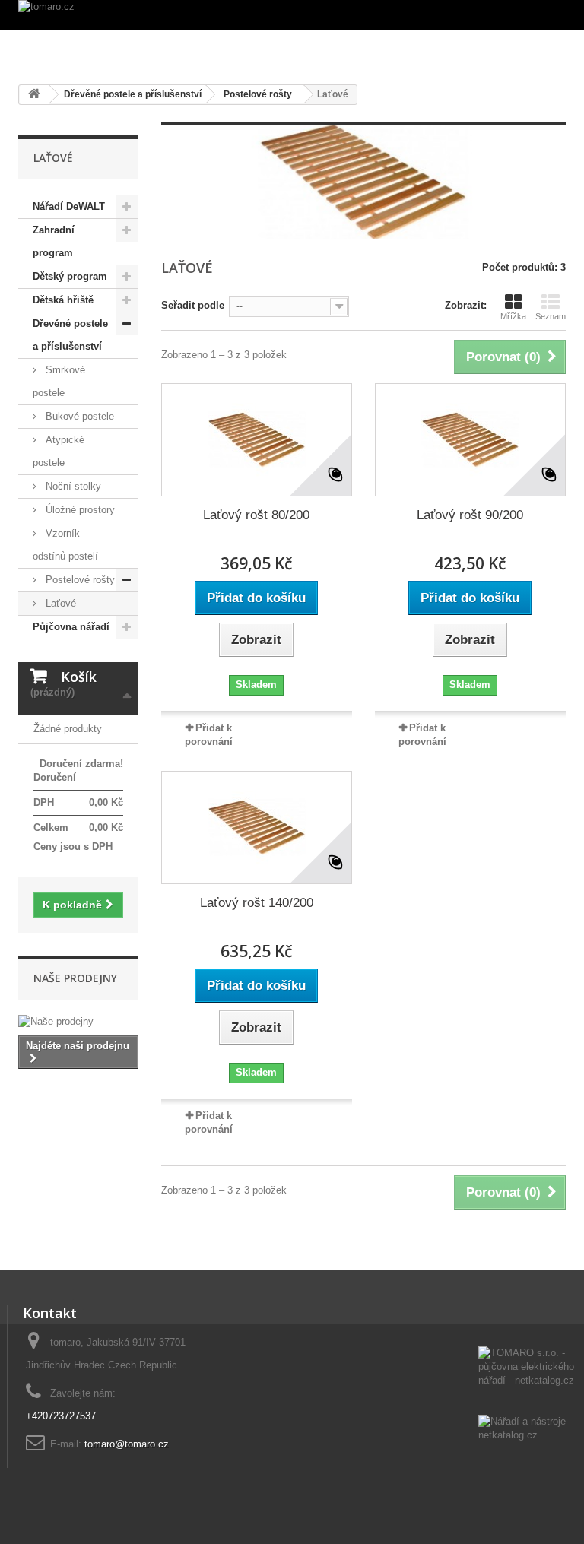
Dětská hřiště (63, 300)
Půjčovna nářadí (71, 627)
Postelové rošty (79, 579)
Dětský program (70, 276)
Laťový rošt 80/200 (256, 515)
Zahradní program (54, 241)
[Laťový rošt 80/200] (256, 440)
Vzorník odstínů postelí (65, 545)
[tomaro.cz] (292, 15)
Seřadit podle (192, 305)
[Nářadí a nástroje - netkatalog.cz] (527, 1430)
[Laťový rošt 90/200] (470, 440)
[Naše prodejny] (78, 1022)
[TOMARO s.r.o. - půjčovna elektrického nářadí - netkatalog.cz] (527, 1380)
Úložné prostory (79, 509)
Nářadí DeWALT (69, 206)
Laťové (59, 603)
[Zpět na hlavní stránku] (34, 94)
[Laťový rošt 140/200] (256, 827)
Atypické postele (58, 451)
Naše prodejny (75, 978)
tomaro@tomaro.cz (126, 1444)
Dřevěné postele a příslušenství (70, 335)
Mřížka (513, 316)
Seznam (550, 316)
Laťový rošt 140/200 (256, 903)
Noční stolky (72, 486)
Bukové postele (78, 416)
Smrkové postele (59, 381)
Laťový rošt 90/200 (470, 515)
